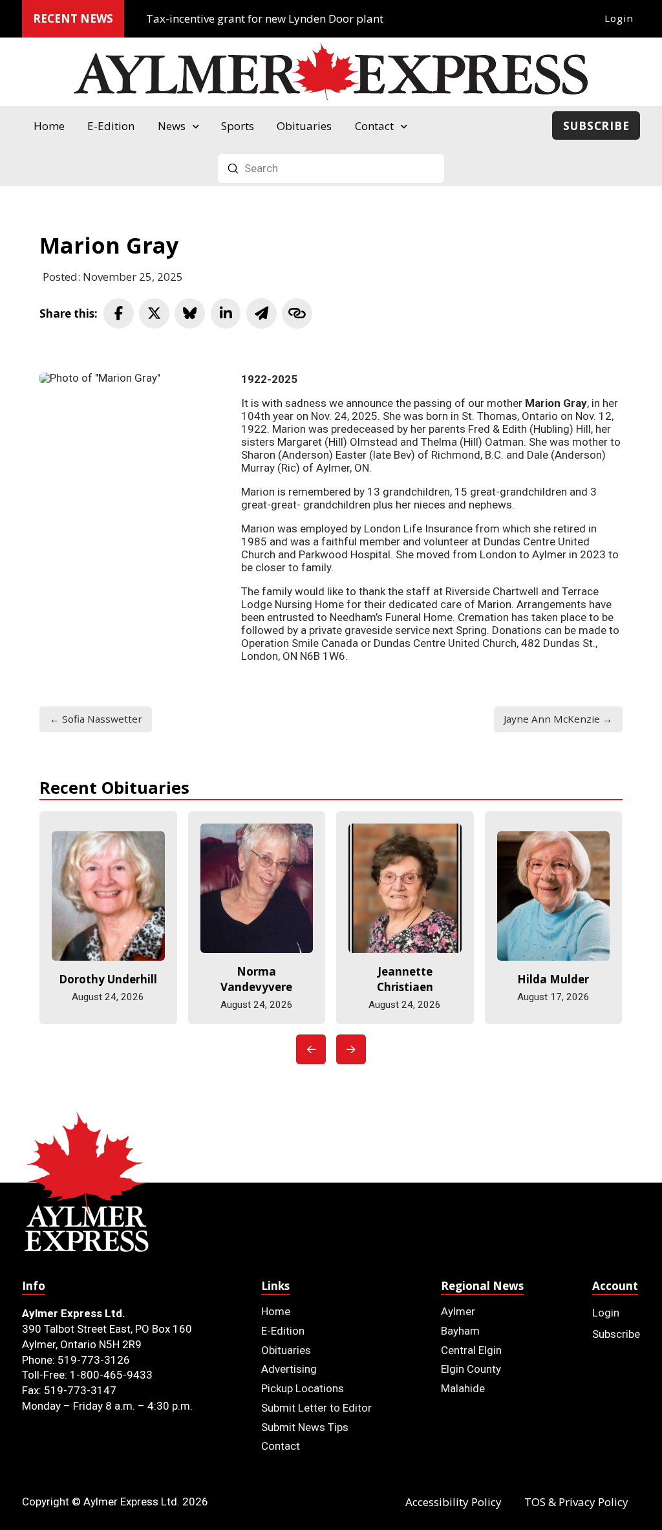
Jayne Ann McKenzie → (558, 718)
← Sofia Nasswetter (96, 718)
